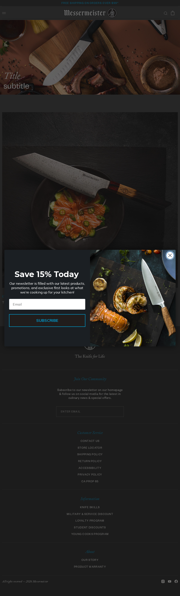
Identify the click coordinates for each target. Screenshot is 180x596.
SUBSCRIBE (47, 320)
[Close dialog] (170, 255)
